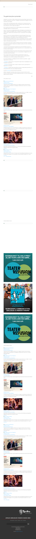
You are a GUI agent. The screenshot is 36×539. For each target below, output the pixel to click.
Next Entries (9, 156)
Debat (28, 518)
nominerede (9, 70)
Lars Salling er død (6, 108)
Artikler (8, 518)
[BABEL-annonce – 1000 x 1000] (18, 160)
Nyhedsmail (24, 520)
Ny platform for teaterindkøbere (9, 126)
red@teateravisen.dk (19, 531)
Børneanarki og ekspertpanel (8, 83)
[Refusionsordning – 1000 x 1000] (18, 190)
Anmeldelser (13, 518)
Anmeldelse (6, 61)
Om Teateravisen (12, 520)
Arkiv (21, 520)
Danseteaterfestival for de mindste (9, 145)
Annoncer (19, 520)
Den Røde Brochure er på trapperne (9, 91)
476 (6, 156)
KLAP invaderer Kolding (7, 418)
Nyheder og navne (6, 82)
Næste (8, 499)
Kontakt (16, 520)
